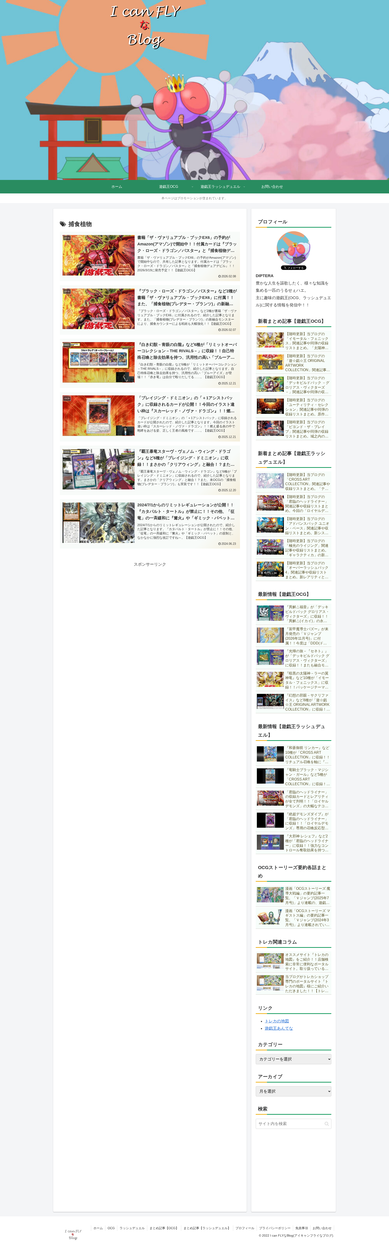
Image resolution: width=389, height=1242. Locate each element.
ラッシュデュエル (132, 1228)
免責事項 (301, 1228)
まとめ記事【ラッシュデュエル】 (207, 1228)
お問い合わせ (322, 1228)
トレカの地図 (277, 1021)
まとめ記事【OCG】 (164, 1228)
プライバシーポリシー (275, 1228)
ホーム (98, 1228)
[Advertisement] (150, 599)
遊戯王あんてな (279, 1028)
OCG (111, 1228)
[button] (327, 1123)
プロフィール (244, 1228)
